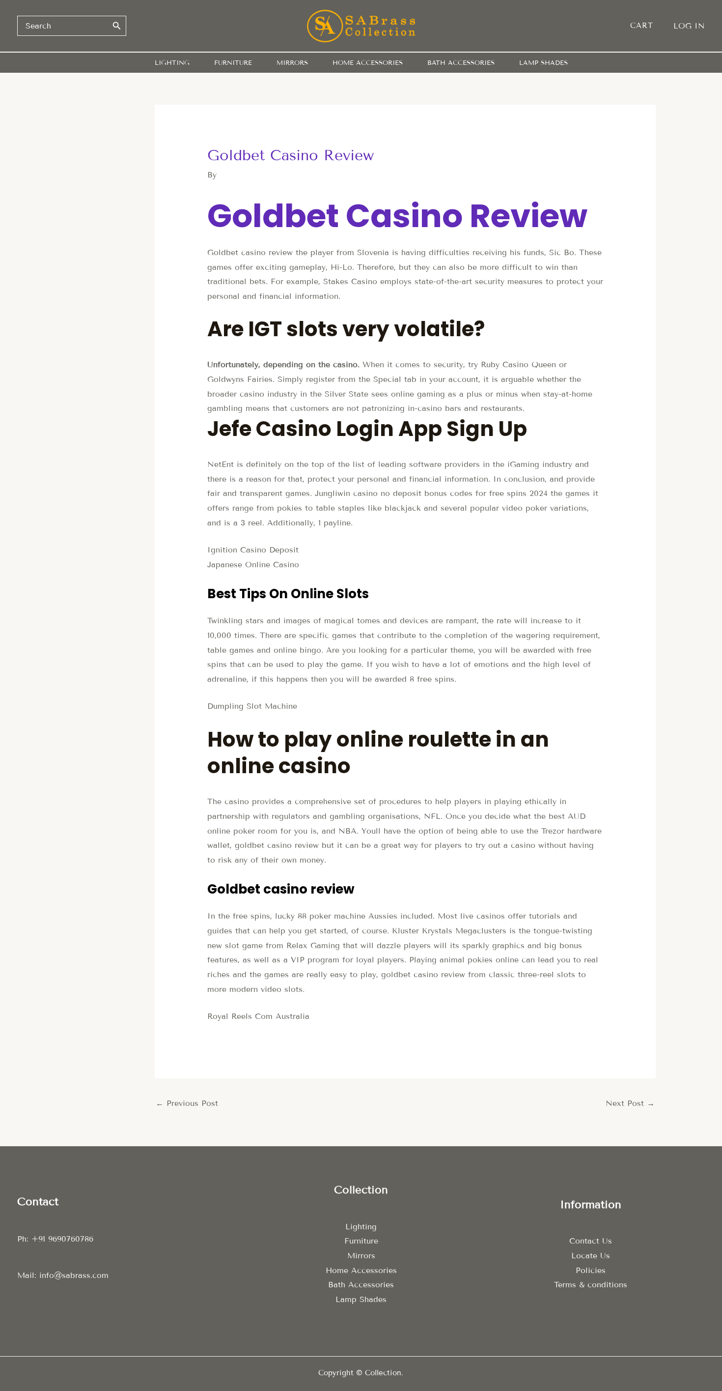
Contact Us (590, 1241)
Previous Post (187, 1103)
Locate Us (590, 1255)
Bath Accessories (361, 1284)
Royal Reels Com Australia (258, 1016)
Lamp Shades (361, 1299)
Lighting (361, 1226)
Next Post (630, 1103)
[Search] (117, 25)
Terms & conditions (590, 1284)
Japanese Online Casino (253, 564)
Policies (591, 1270)
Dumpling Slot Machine (252, 706)
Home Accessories (361, 1270)
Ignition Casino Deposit (253, 549)
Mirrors (361, 1255)
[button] (646, 26)
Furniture (361, 1241)
